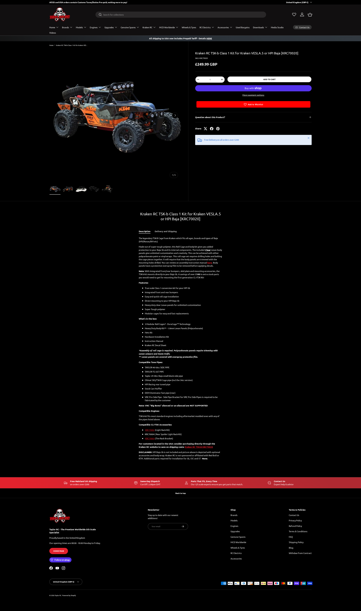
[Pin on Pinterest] (218, 129)
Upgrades (109, 27)
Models (79, 27)
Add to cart (269, 79)
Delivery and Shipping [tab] (166, 231)
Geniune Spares (238, 536)
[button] (310, 14)
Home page (58, 551)
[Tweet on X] (205, 129)
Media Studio (277, 27)
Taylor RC (58, 595)
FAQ (291, 536)
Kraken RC (147, 27)
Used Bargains (243, 27)
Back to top (180, 493)
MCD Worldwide (167, 27)
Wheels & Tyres (189, 27)
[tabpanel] (180, 348)
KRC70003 (150, 438)
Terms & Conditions (298, 531)
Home (52, 27)
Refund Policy (295, 526)
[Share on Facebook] (212, 129)
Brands (65, 27)
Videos (52, 32)
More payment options (253, 95)
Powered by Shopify (69, 595)
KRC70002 (150, 430)
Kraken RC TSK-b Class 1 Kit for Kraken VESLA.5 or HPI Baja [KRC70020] (72, 45)
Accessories (223, 27)
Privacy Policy (295, 520)
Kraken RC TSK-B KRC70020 (199, 447)
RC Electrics (205, 27)
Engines (94, 27)
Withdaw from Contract (300, 553)
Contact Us (294, 515)
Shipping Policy (296, 542)
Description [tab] (144, 231)
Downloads (258, 27)
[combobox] (180, 15)
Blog (291, 547)
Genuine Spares (128, 27)
